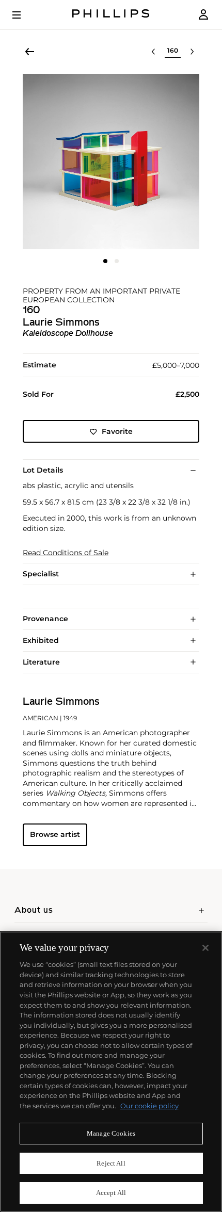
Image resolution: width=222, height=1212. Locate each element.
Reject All (111, 1163)
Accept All (111, 1193)
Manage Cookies (111, 1133)
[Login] (203, 14)
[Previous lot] (153, 51)
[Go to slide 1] (105, 261)
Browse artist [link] (55, 834)
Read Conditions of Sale (65, 552)
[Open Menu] (23, 15)
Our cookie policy (149, 1106)
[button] (111, 161)
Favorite (117, 431)
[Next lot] (192, 51)
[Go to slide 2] (116, 261)
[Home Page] (111, 14)
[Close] (205, 947)
